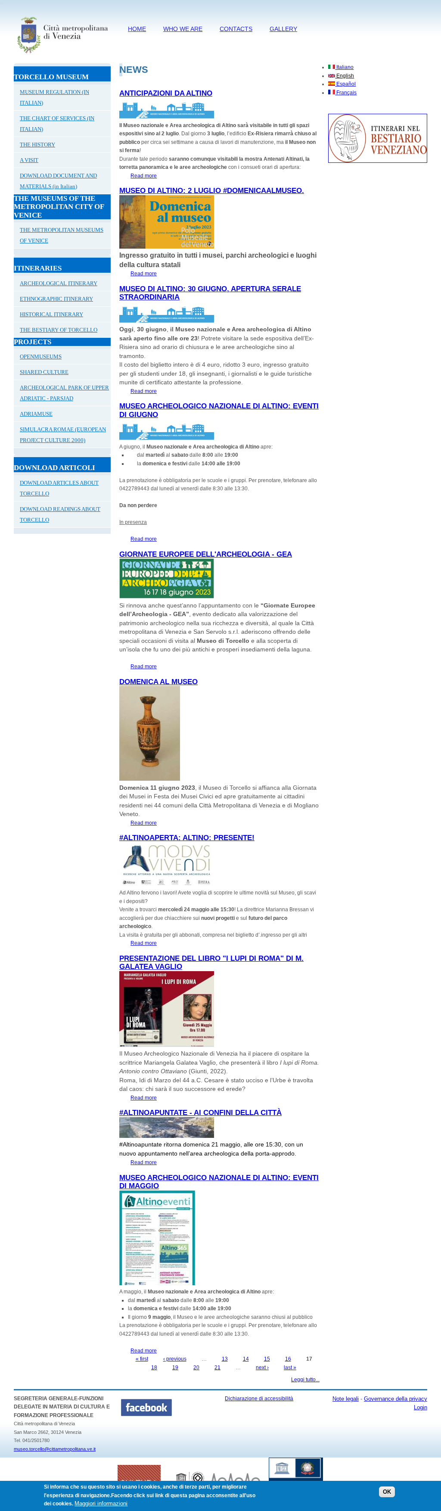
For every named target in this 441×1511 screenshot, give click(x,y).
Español (345, 84)
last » (290, 1368)
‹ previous (174, 1359)
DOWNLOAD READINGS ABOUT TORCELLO (60, 514)
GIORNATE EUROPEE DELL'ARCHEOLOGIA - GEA (205, 554)
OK (387, 1492)
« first (142, 1359)
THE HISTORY (37, 144)
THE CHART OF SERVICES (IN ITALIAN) (57, 123)
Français (346, 93)
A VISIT (29, 160)
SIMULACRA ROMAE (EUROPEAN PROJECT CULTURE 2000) (63, 434)
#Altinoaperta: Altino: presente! (187, 838)
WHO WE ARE (182, 28)
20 (196, 1368)
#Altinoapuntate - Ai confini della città (200, 1113)
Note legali (345, 1399)
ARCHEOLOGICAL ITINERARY (58, 283)
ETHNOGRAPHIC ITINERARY (56, 299)
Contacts (236, 28)
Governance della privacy (395, 1399)
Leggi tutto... (305, 1380)
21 (217, 1368)
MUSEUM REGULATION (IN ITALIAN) (54, 97)
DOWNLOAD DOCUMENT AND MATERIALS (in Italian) (58, 181)
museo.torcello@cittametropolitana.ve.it (55, 1449)
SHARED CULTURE (44, 372)
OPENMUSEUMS (41, 356)
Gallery (283, 28)
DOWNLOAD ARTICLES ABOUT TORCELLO (59, 488)
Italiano (344, 67)
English (344, 76)
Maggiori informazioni (101, 1503)
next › (262, 1368)
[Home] (62, 55)
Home (137, 28)
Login (420, 1407)
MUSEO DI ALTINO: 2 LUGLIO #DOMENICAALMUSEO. (211, 191)
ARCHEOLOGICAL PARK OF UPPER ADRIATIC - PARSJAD (64, 393)
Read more (143, 176)
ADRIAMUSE (36, 414)
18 (154, 1368)
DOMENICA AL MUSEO (158, 682)
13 (225, 1359)
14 (246, 1359)
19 (175, 1368)
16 (288, 1359)
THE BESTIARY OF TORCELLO (58, 330)
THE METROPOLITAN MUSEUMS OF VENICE (61, 235)
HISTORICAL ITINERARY (51, 314)
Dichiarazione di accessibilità (259, 1399)
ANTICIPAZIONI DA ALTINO (165, 93)
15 (267, 1359)
